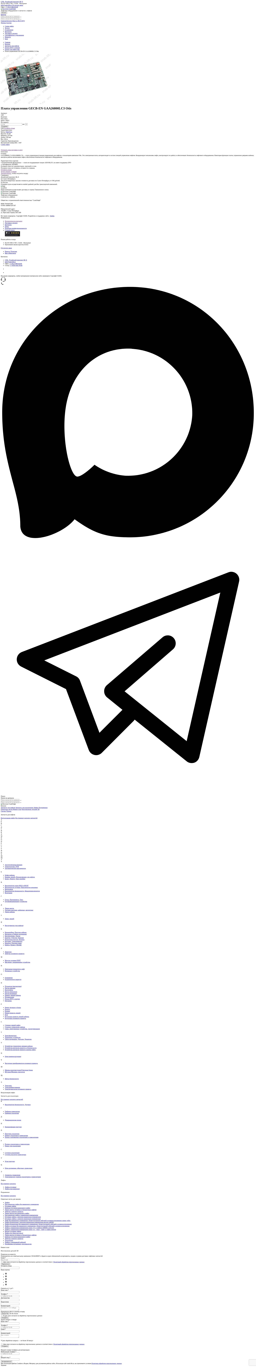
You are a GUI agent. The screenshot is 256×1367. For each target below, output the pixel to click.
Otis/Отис (9, 132)
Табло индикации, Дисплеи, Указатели (18, 1039)
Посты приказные (11, 992)
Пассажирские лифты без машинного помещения (22, 1204)
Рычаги (7, 1009)
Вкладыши (8, 893)
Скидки (9, 23)
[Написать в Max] (128, 539)
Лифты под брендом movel (14, 1233)
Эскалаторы (9, 1240)
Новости (8, 37)
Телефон (4, 1294)
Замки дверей (9, 919)
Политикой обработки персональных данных (68, 1262)
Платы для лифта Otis (12, 49)
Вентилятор (9, 889)
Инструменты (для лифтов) (14, 925)
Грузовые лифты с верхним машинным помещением (23, 1217)
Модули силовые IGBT (13, 960)
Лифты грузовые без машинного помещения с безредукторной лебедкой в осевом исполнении (37, 1226)
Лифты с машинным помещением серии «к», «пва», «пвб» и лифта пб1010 (30, 1229)
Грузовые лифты (10, 1206)
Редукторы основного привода (15, 1018)
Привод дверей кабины (13, 995)
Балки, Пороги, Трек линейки (15, 879)
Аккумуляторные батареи (13, 865)
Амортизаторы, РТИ (12, 866)
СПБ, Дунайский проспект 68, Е (12, 2)
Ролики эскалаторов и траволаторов (17, 1144)
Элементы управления (12, 1175)
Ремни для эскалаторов (13, 1146)
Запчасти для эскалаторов (24, 807)
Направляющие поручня (13, 1127)
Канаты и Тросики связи (13, 943)
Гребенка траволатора (12, 1111)
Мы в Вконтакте (10, 253)
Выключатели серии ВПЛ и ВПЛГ (16, 885)
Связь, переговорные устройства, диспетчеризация (22, 1029)
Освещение (9, 978)
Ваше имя (5, 1290)
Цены (7, 226)
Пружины (8, 1001)
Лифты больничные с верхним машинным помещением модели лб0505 (29, 1222)
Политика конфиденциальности (16, 228)
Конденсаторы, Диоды (12, 936)
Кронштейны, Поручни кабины (15, 932)
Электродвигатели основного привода (18, 1089)
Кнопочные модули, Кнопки (14, 939)
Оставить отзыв (9, 128)
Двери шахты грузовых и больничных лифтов (20, 1210)
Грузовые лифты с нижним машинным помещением (23, 1219)
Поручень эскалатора (12, 1134)
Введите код (5, 1357)
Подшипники (9, 997)
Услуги (7, 28)
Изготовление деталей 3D (31, 809)
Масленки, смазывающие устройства (17, 962)
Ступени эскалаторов (12, 1153)
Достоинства (5, 1298)
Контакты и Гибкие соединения (15, 934)
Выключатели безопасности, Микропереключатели (22, 891)
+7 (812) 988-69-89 (11, 7)
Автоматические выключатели (15, 868)
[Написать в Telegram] (128, 794)
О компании (9, 30)
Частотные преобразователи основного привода (21, 1063)
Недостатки (5, 1302)
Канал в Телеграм (11, 251)
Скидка (3, 811)
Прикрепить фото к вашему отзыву (13, 1311)
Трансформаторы (10, 1036)
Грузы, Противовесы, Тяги (14, 900)
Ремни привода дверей (12, 1013)
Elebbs (52, 216)
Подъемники (43, 807)
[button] (128, 279)
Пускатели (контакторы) (13, 986)
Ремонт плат (17, 809)
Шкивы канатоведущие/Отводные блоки (19, 1070)
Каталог (4, 12)
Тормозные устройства (12, 1037)
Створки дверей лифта (12, 1025)
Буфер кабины (10, 875)
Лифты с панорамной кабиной (15, 1242)
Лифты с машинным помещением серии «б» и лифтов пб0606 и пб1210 (29, 1228)
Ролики (7, 1011)
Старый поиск (10, 230)
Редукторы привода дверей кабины (17, 1016)
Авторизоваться (6, 1361)
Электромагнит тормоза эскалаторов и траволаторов (23, 1177)
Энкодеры (8, 1085)
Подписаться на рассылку (13, 221)
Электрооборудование (12, 1087)
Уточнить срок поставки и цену (12, 150)
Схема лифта (9, 26)
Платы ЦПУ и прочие (12, 48)
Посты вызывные (11, 993)
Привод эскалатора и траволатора (16, 1135)
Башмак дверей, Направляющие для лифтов (20, 877)
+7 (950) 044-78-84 (16, 265)
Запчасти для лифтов (12, 46)
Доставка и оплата (11, 33)
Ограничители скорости (13, 979)
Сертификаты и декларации (14, 35)
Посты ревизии (10, 988)
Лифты (36, 807)
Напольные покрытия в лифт (15, 969)
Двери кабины (10, 912)
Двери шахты (9, 908)
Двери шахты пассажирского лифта (17, 1213)
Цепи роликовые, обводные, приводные (18, 1168)
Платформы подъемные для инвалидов (18, 1244)
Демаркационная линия (13, 1120)
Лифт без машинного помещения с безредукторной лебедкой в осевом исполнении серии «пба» (37, 1220)
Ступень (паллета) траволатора (15, 1154)
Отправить (5, 1317)
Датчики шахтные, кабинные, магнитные (19, 910)
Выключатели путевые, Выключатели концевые (21, 887)
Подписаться (6, 1264)
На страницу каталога (8, 1184)
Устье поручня (10, 1161)
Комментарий (5, 1306)
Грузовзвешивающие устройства (16, 901)
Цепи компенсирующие (13, 1056)
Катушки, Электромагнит (13, 941)
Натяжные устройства (12, 971)
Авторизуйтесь (6, 173)
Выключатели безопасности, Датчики (18, 1104)
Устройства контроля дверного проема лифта (20, 1050)
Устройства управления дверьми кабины (19, 1046)
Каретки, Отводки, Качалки (14, 938)
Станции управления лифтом (15, 1027)
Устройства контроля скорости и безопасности (20, 1048)
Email (3, 1258)
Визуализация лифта (8, 818)
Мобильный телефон (8, 1352)
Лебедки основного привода (14, 953)
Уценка (3, 23)
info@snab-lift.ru (6, 5)
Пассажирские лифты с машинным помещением (21, 1215)
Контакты (8, 31)
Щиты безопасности (12, 1079)
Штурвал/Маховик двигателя (15, 1072)
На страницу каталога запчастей (26, 818)
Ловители (8, 952)
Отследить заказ (17, 5)
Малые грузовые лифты (13, 1231)
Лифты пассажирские (12, 1189)
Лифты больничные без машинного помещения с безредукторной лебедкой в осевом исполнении (38, 1224)
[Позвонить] (2, 284)
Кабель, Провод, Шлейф (13, 945)
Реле (6, 1015)
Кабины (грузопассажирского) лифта (17, 1208)
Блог (6, 39)
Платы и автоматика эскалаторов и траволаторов (21, 1137)
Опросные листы (7, 809)
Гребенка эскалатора (12, 1113)
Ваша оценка (5, 1270)
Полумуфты (9, 990)
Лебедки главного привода (14, 1211)
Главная (7, 42)
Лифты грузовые (10, 1187)
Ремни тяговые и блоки (13, 1007)
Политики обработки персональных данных (107, 1363)
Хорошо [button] (3, 1365)
